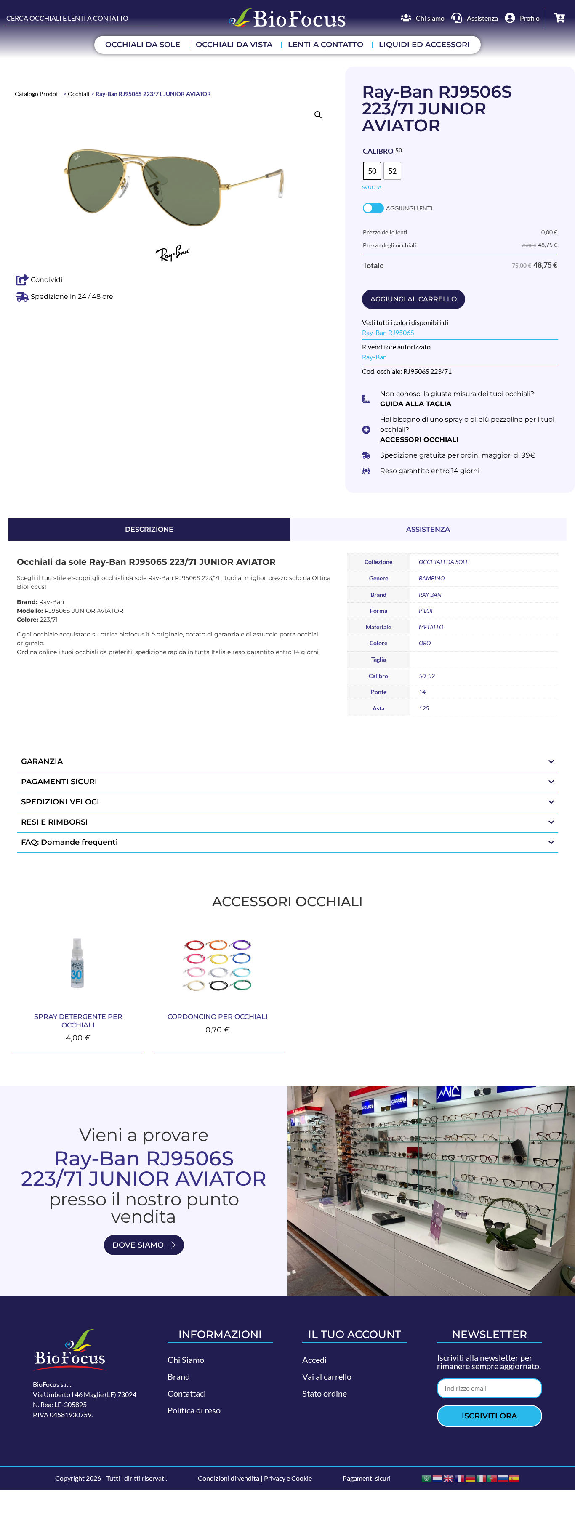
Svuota (371, 187)
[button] (318, 114)
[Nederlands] (437, 1478)
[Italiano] (481, 1478)
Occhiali (79, 93)
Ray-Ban (374, 357)
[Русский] (503, 1478)
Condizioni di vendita (228, 1478)
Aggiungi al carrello (413, 299)
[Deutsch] (470, 1478)
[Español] (514, 1478)
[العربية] (426, 1478)
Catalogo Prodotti (38, 93)
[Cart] (559, 18)
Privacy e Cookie (288, 1478)
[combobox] (81, 18)
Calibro (378, 150)
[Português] (492, 1478)
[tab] (149, 529)
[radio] (372, 170)
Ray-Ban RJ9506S (388, 332)
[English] (448, 1478)
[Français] (459, 1478)
